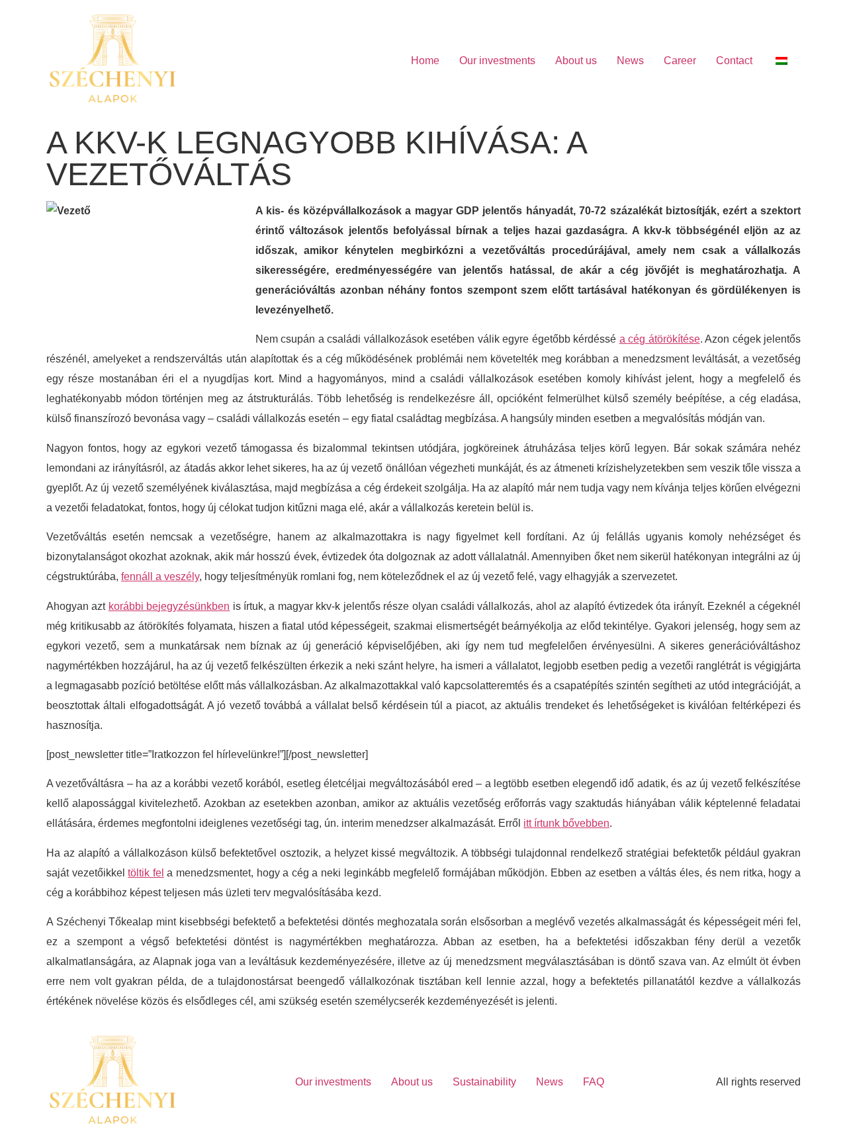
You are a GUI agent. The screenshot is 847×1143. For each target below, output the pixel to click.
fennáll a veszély (160, 576)
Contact (734, 60)
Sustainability (484, 1081)
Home (425, 60)
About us (576, 60)
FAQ (593, 1081)
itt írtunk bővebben (566, 823)
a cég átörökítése (659, 339)
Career (680, 60)
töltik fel (146, 872)
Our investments (497, 60)
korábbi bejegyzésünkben (169, 606)
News (630, 60)
